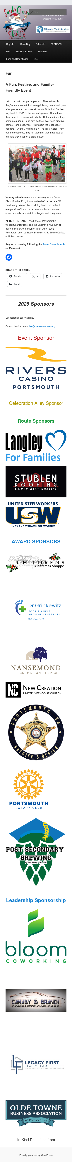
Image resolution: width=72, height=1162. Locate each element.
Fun (8, 51)
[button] (37, 163)
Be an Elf (42, 51)
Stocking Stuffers (24, 51)
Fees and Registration (17, 58)
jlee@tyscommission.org (42, 326)
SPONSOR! (56, 44)
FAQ (36, 58)
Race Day (25, 44)
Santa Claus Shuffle (54, 244)
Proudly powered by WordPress (36, 1155)
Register (10, 44)
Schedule (40, 44)
